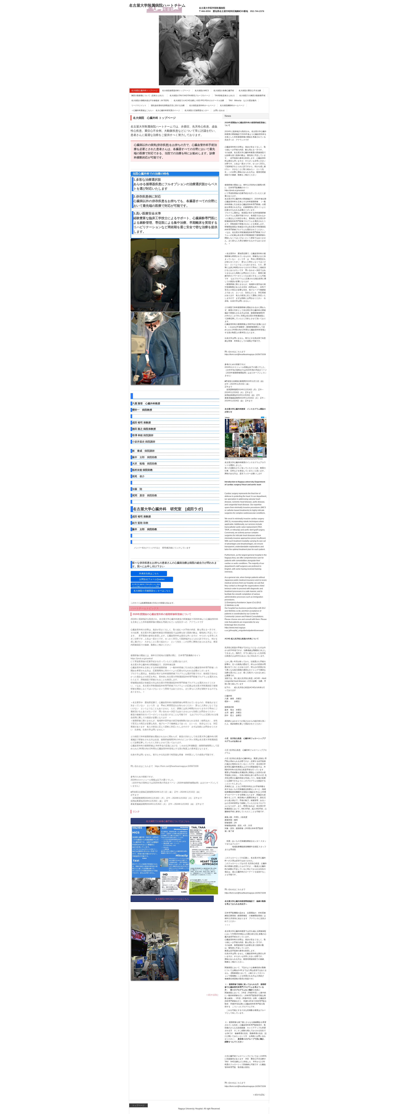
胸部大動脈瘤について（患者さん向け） (148, 95)
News (228, 116)
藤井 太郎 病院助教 (144, 529)
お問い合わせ (219, 110)
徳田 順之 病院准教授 (144, 429)
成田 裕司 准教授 (141, 422)
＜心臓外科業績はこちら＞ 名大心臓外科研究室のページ (155, 110)
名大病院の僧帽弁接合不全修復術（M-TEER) (150, 100)
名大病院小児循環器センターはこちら (152, 590)
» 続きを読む (212, 995)
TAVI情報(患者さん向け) (225, 95)
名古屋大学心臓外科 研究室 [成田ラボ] (170, 509)
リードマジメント (138, 105)
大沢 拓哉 (138, 463)
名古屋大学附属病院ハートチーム (157, 5)
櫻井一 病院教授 (142, 410)
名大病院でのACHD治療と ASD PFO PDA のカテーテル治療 (199, 100)
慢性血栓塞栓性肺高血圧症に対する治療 (168, 105)
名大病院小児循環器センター (197, 110)
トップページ (138, 1105)
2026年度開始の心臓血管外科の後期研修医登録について (162, 614)
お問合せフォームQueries (151, 579)
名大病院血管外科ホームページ (202, 105)
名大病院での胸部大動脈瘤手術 (252, 95)
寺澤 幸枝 (137, 435)
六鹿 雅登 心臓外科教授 (146, 403)
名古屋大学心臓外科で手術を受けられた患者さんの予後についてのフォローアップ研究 (146, 585)
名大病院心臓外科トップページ (144, 90)
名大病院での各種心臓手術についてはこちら (168, 821)
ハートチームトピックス (145, 608)
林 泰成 (137, 451)
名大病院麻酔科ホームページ (232, 105)
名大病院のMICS (202, 90)
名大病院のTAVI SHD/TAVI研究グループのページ (190, 95)
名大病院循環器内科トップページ (176, 90)
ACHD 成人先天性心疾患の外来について (242, 639)
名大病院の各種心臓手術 (223, 90)
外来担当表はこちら (149, 573)
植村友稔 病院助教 (142, 470)
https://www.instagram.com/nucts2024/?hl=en (244, 459)
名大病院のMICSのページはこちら (172, 899)
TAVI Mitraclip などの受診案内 (242, 100)
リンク (136, 811)
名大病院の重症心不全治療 (250, 90)
